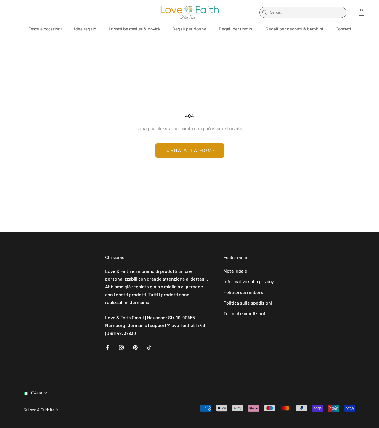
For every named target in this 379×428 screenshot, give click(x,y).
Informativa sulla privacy (249, 281)
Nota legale (235, 270)
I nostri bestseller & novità (134, 29)
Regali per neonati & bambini (294, 29)
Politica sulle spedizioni (248, 302)
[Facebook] (107, 347)
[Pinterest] (135, 347)
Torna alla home (190, 150)
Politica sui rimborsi (244, 292)
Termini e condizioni (244, 313)
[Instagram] (121, 347)
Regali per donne (189, 29)
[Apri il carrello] (361, 12)
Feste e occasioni (45, 29)
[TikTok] (149, 347)
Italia (36, 393)
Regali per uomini (236, 29)
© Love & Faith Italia (41, 410)
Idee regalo (85, 29)
